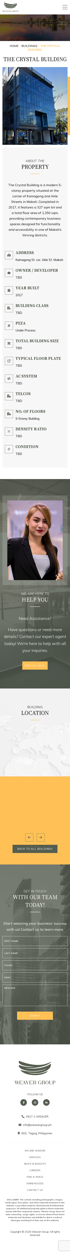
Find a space (35, 1176)
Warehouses (35, 1183)
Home (14, 46)
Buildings (29, 46)
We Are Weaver (35, 1150)
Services (35, 1157)
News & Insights (35, 1163)
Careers (35, 1170)
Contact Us (35, 1190)
